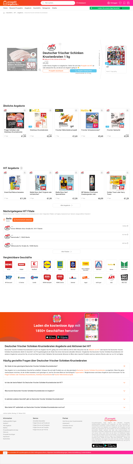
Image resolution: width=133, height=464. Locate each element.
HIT (15, 12)
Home (5, 8)
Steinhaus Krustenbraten (44, 375)
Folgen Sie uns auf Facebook (41, 423)
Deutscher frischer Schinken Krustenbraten (91, 370)
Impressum (6, 436)
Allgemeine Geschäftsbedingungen (57, 452)
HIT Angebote (11, 168)
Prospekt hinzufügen (9, 434)
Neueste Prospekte (16, 8)
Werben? (5, 423)
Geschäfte (37, 8)
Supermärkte (79, 372)
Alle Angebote (7, 425)
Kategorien (46, 8)
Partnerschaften (67, 427)
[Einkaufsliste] (128, 3)
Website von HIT (94, 350)
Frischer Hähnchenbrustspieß (63, 375)
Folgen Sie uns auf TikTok (40, 429)
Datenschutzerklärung (74, 452)
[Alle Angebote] (21, 168)
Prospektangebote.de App (10, 430)
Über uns (5, 432)
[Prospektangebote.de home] (11, 2)
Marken (5, 427)
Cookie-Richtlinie (86, 452)
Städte (54, 8)
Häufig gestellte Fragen (9, 421)
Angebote (28, 8)
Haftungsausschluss (40, 452)
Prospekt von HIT (86, 66)
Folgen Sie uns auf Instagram (41, 425)
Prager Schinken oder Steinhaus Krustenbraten (20, 375)
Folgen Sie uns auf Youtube (41, 427)
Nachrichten (6, 439)
